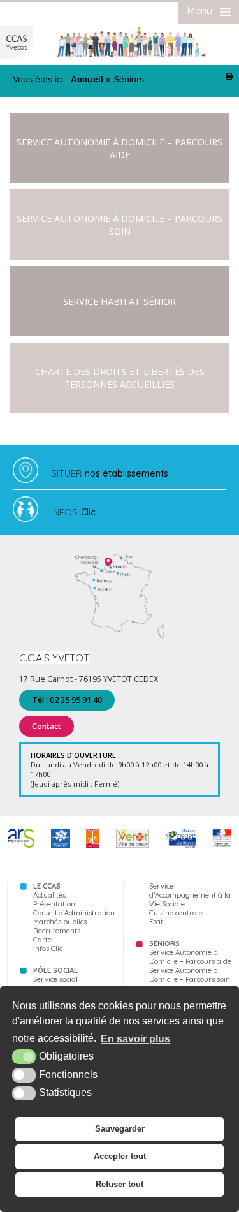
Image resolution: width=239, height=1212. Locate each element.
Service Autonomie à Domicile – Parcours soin (119, 224)
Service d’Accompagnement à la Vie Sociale (190, 895)
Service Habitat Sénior (119, 301)
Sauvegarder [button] (120, 1129)
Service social (55, 979)
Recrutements (56, 930)
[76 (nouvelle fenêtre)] (92, 845)
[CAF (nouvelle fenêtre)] (60, 845)
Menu (199, 11)
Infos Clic (47, 948)
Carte (42, 939)
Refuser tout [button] (119, 1184)
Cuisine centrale (176, 912)
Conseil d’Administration (74, 912)
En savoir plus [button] (135, 1038)
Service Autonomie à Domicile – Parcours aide (119, 148)
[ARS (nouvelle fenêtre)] (21, 845)
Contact (46, 726)
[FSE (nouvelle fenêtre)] (181, 845)
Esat (156, 921)
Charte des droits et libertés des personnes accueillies (120, 377)
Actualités (49, 895)
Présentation (54, 903)
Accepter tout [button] (120, 1156)
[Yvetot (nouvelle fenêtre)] (132, 845)
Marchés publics (60, 921)
